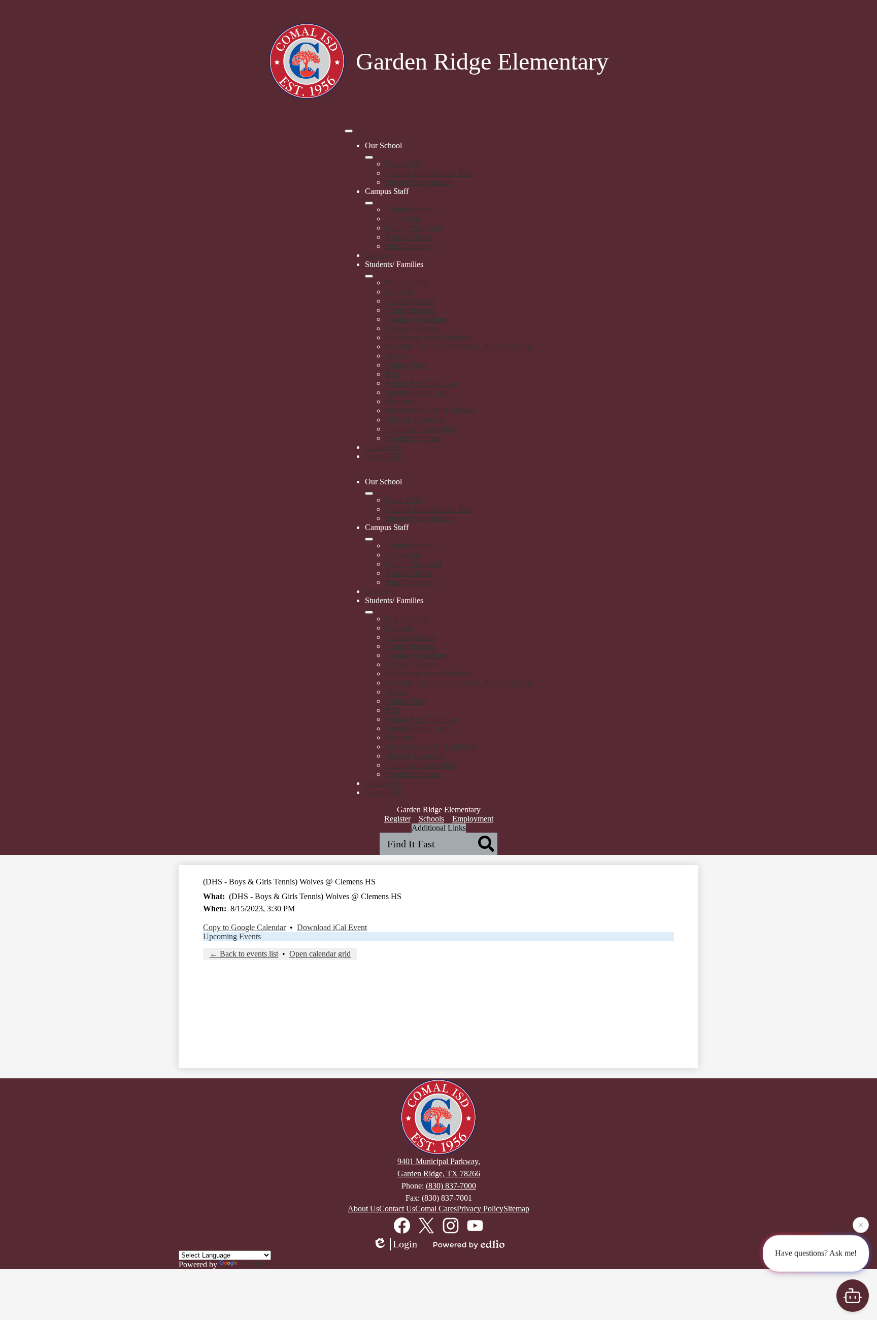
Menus (396, 355)
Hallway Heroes (411, 328)
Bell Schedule (407, 282)
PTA (392, 374)
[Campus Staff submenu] (369, 203)
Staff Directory (409, 246)
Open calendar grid (320, 953)
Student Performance (418, 182)
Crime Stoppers (410, 310)
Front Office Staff (413, 227)
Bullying (399, 291)
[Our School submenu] (369, 157)
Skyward (399, 401)
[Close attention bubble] (861, 1225)
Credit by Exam (410, 300)
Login (405, 1243)
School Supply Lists (417, 392)
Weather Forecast (413, 438)
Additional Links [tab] (439, 827)
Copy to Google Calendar (244, 927)
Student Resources (415, 419)
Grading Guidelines (416, 319)
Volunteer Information (420, 428)
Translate (254, 1264)
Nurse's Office (408, 237)
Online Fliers (406, 364)
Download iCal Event (332, 927)
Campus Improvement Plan (429, 173)
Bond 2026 (403, 163)
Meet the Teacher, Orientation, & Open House (459, 346)
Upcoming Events (232, 936)
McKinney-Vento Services (427, 337)
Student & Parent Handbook (430, 410)
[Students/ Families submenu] (369, 276)
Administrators (408, 209)
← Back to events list (244, 953)
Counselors (403, 218)
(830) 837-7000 (451, 1185)
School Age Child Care (422, 383)
